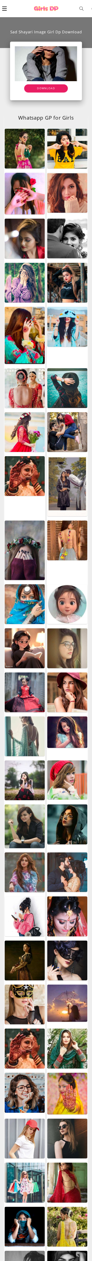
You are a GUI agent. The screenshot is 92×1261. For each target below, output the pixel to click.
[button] (4, 8)
